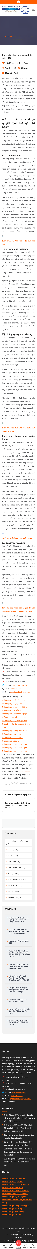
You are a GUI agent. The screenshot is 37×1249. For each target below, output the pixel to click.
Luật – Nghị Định (14, 868)
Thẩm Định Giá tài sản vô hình (14, 717)
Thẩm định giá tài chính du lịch (14, 748)
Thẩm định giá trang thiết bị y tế (15, 731)
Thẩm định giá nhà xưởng (12, 738)
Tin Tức (11, 891)
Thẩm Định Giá (10, 68)
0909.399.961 (16, 689)
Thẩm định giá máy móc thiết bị (14, 707)
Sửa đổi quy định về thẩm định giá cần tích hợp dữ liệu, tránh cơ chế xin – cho (19, 1162)
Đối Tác (11, 856)
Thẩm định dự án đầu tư (12, 710)
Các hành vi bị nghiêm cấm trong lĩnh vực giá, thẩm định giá (19, 1136)
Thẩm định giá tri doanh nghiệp (14, 714)
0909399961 (26, 771)
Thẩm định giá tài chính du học (14, 751)
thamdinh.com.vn (19, 1092)
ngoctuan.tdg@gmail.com (20, 692)
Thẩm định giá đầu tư (10, 741)
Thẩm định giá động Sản (12, 704)
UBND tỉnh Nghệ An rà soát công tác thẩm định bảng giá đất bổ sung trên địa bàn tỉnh (18, 1152)
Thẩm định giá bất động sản (13, 700)
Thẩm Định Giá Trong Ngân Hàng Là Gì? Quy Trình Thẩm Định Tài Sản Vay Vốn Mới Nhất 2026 (19, 1118)
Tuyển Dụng (13, 897)
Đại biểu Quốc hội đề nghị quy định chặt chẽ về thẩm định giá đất (18, 1143)
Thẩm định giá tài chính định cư (15, 744)
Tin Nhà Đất (12, 885)
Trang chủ (8, 36)
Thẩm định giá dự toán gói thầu (14, 721)
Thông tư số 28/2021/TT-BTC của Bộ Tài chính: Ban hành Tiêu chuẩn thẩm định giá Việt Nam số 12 (19, 1128)
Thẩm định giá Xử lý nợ (11, 734)
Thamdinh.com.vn (19, 685)
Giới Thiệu (12, 862)
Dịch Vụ (11, 850)
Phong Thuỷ (13, 873)
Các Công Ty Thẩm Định (18, 841)
